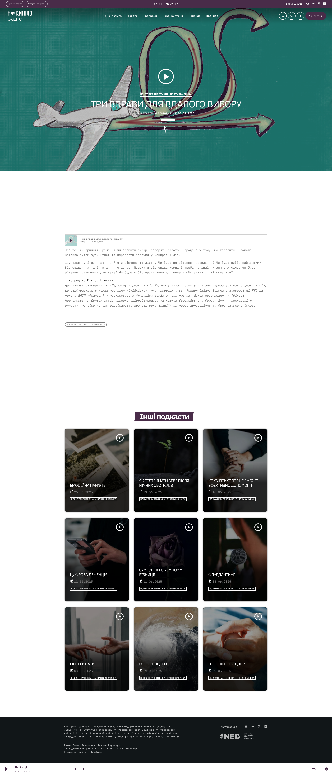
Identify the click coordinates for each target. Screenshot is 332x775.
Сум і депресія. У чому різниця (160, 572)
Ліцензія (153, 733)
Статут (136, 733)
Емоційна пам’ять (88, 485)
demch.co (96, 751)
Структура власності (98, 729)
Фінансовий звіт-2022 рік (136, 729)
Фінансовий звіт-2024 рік (107, 733)
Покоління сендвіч (227, 664)
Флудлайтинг (221, 574)
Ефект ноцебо (153, 664)
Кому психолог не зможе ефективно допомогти (233, 483)
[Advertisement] (166, 206)
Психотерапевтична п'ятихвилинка (166, 94)
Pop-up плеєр (315, 16)
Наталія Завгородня (156, 113)
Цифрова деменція (89, 574)
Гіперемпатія (83, 664)
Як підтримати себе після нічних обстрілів (164, 483)
